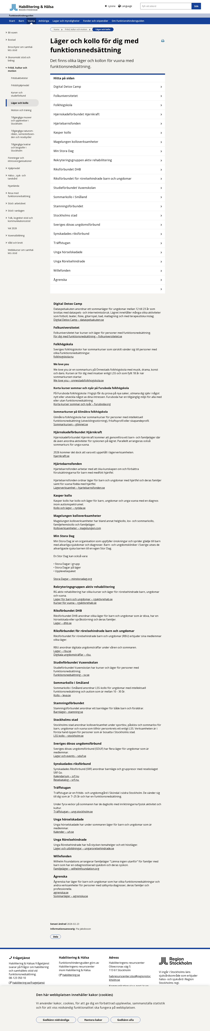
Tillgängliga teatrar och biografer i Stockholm (21, 147)
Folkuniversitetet (65, 96)
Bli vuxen (12, 32)
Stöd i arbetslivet (17, 203)
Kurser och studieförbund (18, 94)
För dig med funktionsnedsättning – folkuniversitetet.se (87, 336)
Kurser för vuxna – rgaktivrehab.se (74, 603)
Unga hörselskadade (67, 252)
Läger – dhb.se (62, 623)
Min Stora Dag (63, 151)
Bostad (12, 39)
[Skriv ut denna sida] (162, 40)
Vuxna (31, 20)
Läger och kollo (19, 102)
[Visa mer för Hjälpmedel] (5, 168)
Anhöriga (44, 20)
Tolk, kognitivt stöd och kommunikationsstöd (20, 219)
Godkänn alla (125, 1019)
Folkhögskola (62, 105)
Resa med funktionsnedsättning (19, 194)
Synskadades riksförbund (71, 234)
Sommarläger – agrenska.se (70, 896)
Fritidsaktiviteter (19, 78)
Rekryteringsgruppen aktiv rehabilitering (82, 160)
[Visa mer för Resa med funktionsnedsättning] (5, 193)
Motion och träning (21, 110)
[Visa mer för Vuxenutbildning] (5, 235)
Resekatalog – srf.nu (66, 780)
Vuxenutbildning (16, 235)
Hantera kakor (93, 1019)
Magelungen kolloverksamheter (75, 142)
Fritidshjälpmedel (20, 85)
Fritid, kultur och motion (17, 69)
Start (12, 20)
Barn (21, 20)
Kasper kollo (62, 132)
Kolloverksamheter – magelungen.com (77, 528)
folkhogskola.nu (63, 356)
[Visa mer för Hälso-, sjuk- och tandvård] (5, 175)
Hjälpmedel (14, 168)
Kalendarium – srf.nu (66, 776)
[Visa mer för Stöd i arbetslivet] (5, 203)
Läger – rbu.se (62, 651)
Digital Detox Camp (67, 86)
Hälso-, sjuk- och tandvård (17, 177)
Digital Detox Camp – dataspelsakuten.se (78, 320)
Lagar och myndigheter (66, 20)
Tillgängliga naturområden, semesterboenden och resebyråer (23, 134)
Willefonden (61, 270)
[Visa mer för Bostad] (5, 39)
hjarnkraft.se (61, 456)
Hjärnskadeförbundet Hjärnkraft (76, 114)
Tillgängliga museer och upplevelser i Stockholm (21, 120)
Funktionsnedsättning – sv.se (71, 675)
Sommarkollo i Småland (70, 197)
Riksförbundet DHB (67, 169)
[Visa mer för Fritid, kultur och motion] (5, 67)
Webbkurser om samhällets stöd (21, 251)
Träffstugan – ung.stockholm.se (73, 811)
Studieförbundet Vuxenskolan (74, 188)
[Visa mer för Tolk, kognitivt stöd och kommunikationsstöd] (5, 217)
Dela (57, 936)
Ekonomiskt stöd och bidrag (19, 59)
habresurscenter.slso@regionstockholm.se (130, 978)
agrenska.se (60, 892)
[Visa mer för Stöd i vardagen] (5, 210)
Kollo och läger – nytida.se (69, 508)
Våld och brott (15, 242)
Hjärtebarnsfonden (67, 123)
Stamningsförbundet (68, 206)
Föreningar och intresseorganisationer (20, 159)
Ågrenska (60, 280)
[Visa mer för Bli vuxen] (5, 32)
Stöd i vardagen (16, 210)
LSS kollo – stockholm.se (68, 736)
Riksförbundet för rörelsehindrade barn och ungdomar (92, 178)
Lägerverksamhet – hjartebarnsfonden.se (79, 488)
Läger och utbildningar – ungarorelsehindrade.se (83, 848)
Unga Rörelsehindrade (69, 261)
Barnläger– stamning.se (68, 712)
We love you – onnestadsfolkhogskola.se (78, 380)
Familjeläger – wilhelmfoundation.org (76, 868)
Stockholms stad (65, 215)
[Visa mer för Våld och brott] (5, 242)
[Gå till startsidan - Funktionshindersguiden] (31, 7)
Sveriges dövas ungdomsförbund (76, 224)
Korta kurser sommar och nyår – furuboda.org (82, 404)
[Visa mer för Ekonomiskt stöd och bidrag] (5, 57)
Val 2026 (12, 228)
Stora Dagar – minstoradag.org (72, 579)
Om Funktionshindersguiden (128, 20)
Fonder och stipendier (95, 20)
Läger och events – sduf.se (69, 756)
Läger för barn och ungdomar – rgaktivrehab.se (83, 599)
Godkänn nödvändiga (56, 1019)
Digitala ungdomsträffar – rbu (72, 654)
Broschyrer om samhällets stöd (20, 48)
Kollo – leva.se (62, 695)
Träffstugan (61, 243)
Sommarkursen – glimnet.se (70, 424)
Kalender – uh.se (63, 832)
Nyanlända (13, 185)
